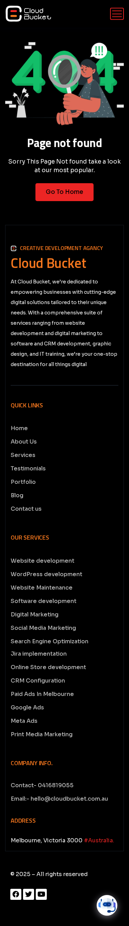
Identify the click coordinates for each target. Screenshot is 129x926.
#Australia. (99, 840)
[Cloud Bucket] (28, 13)
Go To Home (64, 192)
